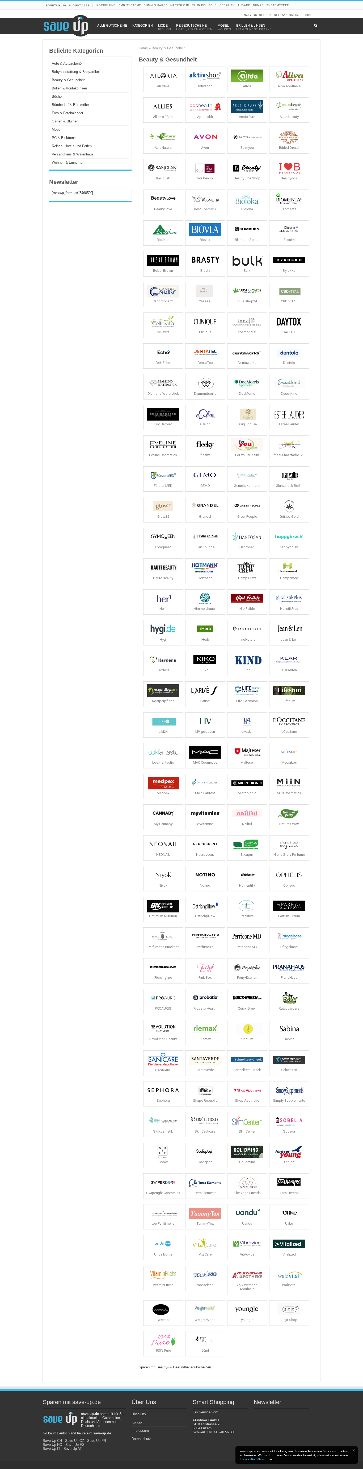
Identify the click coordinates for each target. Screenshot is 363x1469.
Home (143, 48)
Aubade (244, 5)
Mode (56, 129)
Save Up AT (73, 1449)
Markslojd (179, 5)
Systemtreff (277, 5)
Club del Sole (204, 5)
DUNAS (258, 5)
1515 (284, 15)
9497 (248, 15)
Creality (227, 5)
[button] (353, 1451)
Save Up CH (52, 1441)
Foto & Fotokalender (67, 113)
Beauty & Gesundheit (68, 80)
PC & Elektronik (64, 138)
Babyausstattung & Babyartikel (76, 72)
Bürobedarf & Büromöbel (71, 105)
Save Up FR (96, 1441)
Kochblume (106, 5)
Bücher (57, 96)
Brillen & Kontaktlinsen (69, 88)
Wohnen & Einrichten (68, 162)
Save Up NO (52, 1445)
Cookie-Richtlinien (254, 1459)
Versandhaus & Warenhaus (73, 154)
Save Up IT (51, 1449)
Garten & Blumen (65, 121)
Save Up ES (75, 1445)
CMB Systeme (130, 5)
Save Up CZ (74, 1441)
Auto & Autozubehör (67, 63)
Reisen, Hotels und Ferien (72, 146)
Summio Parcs (156, 5)
